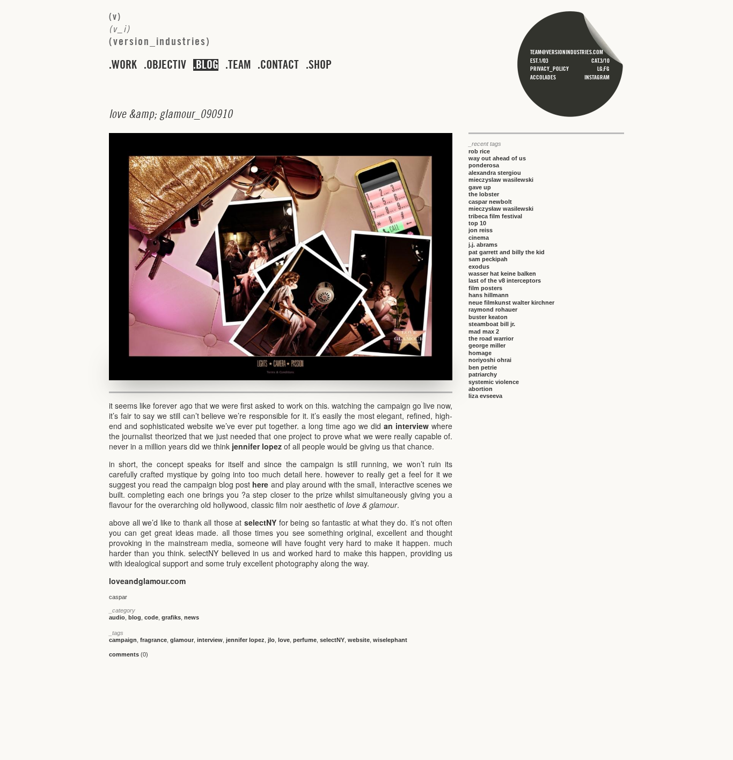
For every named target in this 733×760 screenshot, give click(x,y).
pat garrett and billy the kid (506, 252)
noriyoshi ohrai (489, 360)
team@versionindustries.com (566, 52)
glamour (182, 640)
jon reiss (480, 230)
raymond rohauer (492, 309)
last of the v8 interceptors (504, 280)
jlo (271, 640)
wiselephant (390, 640)
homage (480, 353)
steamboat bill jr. (491, 324)
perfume (305, 640)
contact (279, 65)
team (239, 65)
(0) (128, 654)
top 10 (477, 223)
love (284, 640)
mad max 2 (483, 331)
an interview (406, 425)
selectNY (260, 522)
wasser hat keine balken (502, 273)
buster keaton (488, 317)
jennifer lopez (257, 446)
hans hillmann (488, 295)
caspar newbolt (490, 201)
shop (320, 65)
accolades (543, 77)
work (124, 65)
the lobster (483, 194)
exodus (478, 266)
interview (210, 640)
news (191, 617)
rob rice (479, 151)
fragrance (153, 640)
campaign (123, 640)
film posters (485, 288)
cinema (478, 237)
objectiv (166, 65)
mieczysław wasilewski (500, 208)
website (359, 640)
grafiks (171, 617)
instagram (597, 77)
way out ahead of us (497, 158)
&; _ (170, 114)
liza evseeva (485, 396)
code (151, 617)
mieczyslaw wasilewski (500, 179)
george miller (486, 345)
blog (207, 65)
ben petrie (482, 367)
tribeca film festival (495, 216)
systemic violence (493, 382)
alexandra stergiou (494, 172)
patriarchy (482, 374)
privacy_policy (549, 68)
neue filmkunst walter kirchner (511, 302)
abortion (480, 389)
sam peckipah (488, 259)
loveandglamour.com (147, 580)
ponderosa (483, 165)
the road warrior (491, 338)
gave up (479, 187)
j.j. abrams (482, 244)
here (260, 484)
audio (117, 617)
